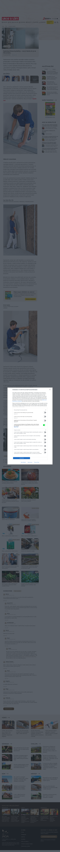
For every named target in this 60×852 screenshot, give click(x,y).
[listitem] (30, 410)
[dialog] (30, 426)
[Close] (50, 390)
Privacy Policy (36, 462)
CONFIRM (21, 458)
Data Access (30, 462)
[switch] (44, 412)
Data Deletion (23, 462)
